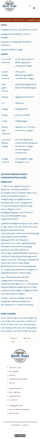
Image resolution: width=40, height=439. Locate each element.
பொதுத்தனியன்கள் (16, 405)
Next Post (27, 338)
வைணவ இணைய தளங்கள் (19, 409)
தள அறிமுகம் (14, 371)
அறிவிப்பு (12, 375)
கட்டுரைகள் (13, 400)
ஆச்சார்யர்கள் (14, 413)
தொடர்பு (12, 382)
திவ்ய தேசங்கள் (15, 392)
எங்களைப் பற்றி (15, 367)
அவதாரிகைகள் (14, 396)
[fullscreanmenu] (34, 8)
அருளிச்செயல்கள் (15, 388)
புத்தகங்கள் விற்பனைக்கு (18, 379)
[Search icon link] (29, 6)
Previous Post (13, 338)
